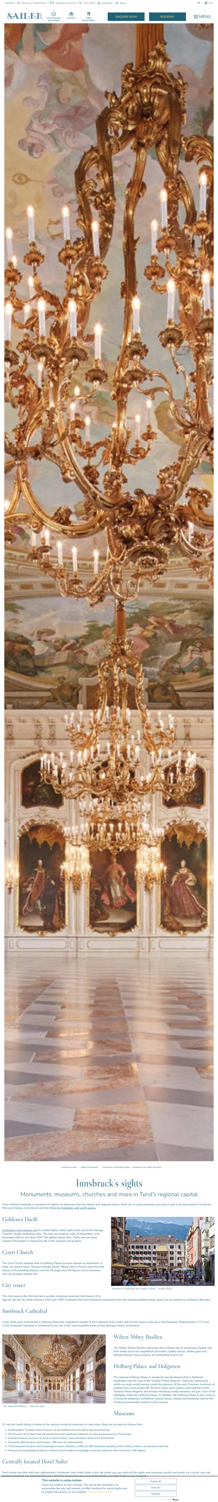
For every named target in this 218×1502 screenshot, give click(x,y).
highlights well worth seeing (78, 1208)
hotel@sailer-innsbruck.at (65, 3)
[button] (13, 485)
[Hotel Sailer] (25, 15)
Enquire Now (126, 17)
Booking (167, 17)
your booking (138, 1476)
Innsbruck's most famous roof (20, 1230)
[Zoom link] (163, 1251)
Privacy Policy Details (100, 1492)
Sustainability (106, 3)
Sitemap (123, 3)
